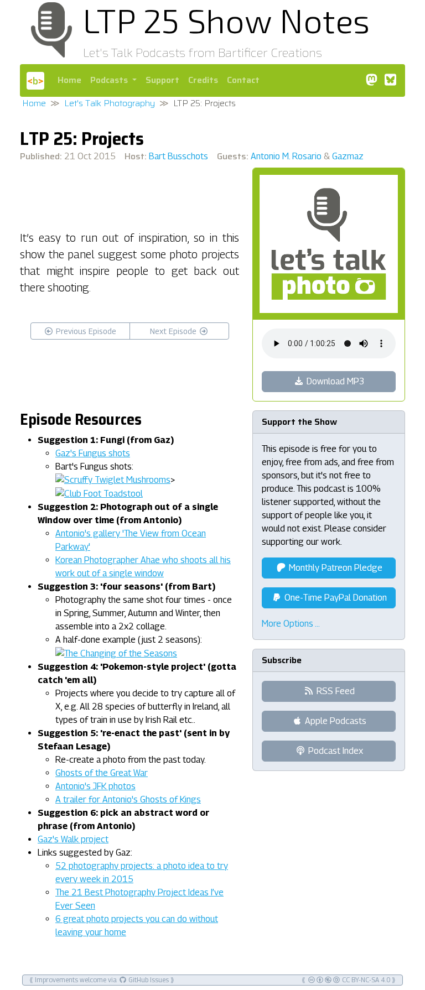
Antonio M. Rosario (286, 156)
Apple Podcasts (334, 721)
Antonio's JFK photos (95, 786)
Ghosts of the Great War (101, 773)
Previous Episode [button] (85, 331)
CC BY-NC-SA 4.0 (365, 980)
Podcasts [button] (110, 80)
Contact (243, 80)
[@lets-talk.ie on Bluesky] (390, 80)
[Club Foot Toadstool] (99, 493)
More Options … (291, 623)
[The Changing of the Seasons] (116, 653)
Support (162, 80)
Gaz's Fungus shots (92, 453)
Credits (203, 80)
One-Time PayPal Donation (334, 597)
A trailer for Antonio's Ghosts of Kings (128, 799)
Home (69, 80)
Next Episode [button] (174, 331)
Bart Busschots (178, 156)
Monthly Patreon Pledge (334, 567)
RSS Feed (334, 691)
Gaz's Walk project (73, 839)
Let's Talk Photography (109, 103)
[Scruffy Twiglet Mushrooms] (112, 480)
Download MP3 (334, 381)
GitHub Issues (148, 980)
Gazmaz (348, 156)
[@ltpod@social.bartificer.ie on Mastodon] (371, 80)
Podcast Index (334, 751)
